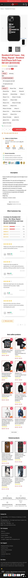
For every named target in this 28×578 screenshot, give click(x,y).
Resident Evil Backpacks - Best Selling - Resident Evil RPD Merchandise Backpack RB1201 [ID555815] (7, 422)
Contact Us (3, 552)
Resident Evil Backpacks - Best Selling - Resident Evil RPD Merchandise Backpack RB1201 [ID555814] (20, 397)
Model (3, 86)
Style (3, 75)
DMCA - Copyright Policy (6, 537)
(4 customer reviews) (12, 66)
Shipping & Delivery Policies (7, 546)
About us (3, 531)
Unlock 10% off (3, 571)
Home (2, 9)
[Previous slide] (2, 28)
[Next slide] (25, 28)
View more (14, 432)
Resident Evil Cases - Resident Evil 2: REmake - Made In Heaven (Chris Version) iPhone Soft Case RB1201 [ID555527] (7, 456)
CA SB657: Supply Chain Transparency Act (10, 539)
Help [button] (25, 576)
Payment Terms (4, 548)
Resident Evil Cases (10, 9)
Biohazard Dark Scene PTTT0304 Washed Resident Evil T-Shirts (6, 375)
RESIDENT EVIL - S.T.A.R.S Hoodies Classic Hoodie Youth (20, 375)
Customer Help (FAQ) (5, 554)
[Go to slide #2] (17, 49)
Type (3, 71)
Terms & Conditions (5, 533)
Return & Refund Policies (6, 550)
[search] (24, 4)
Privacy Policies (4, 535)
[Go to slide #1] (10, 49)
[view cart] (26, 4)
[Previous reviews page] (18, 324)
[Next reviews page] (25, 324)
